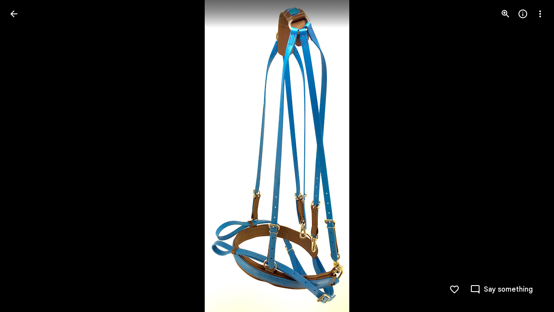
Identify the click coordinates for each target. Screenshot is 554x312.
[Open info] (522, 14)
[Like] (454, 289)
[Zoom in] (505, 14)
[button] (24, 156)
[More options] (540, 14)
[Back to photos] (13, 13)
